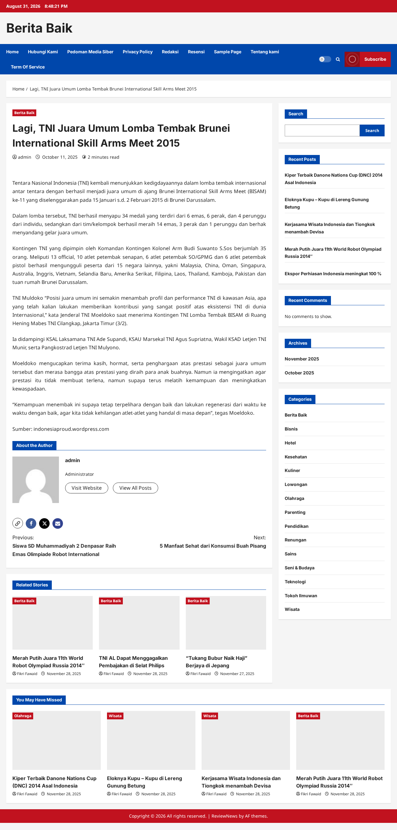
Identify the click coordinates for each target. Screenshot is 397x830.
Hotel (290, 442)
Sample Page (227, 51)
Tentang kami (265, 51)
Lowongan (296, 484)
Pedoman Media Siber (90, 51)
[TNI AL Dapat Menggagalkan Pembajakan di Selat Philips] (139, 623)
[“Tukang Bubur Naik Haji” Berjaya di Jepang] (226, 623)
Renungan (295, 539)
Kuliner (292, 470)
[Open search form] (338, 59)
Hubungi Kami (43, 51)
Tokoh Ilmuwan (301, 595)
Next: (213, 541)
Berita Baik (39, 28)
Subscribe (375, 59)
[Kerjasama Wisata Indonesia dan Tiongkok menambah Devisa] (246, 740)
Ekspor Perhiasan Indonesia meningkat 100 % (333, 273)
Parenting (295, 512)
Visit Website (87, 487)
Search (295, 113)
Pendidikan (297, 526)
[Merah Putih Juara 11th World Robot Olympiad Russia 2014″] (52, 623)
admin (24, 157)
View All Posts (135, 487)
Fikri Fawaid (27, 673)
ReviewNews (225, 816)
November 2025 (302, 358)
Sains (291, 553)
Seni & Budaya (299, 567)
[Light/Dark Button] (325, 59)
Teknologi (295, 581)
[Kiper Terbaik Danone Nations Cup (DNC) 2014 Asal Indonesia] (56, 740)
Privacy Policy (138, 51)
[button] (17, 523)
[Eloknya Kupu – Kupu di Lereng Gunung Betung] (151, 740)
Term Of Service (28, 66)
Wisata (292, 609)
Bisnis (291, 428)
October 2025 (299, 372)
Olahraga (294, 498)
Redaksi (170, 51)
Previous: (64, 545)
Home (12, 51)
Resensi (196, 51)
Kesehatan (296, 456)
